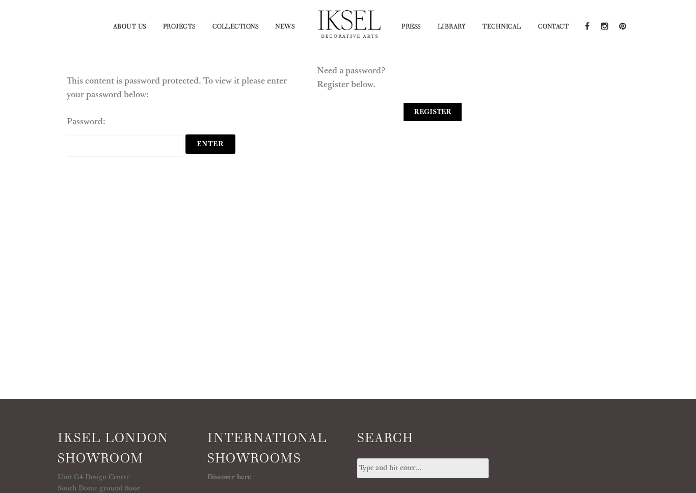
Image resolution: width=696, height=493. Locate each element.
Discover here (229, 477)
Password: (86, 122)
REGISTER (432, 112)
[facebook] (587, 25)
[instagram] (604, 25)
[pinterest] (622, 25)
